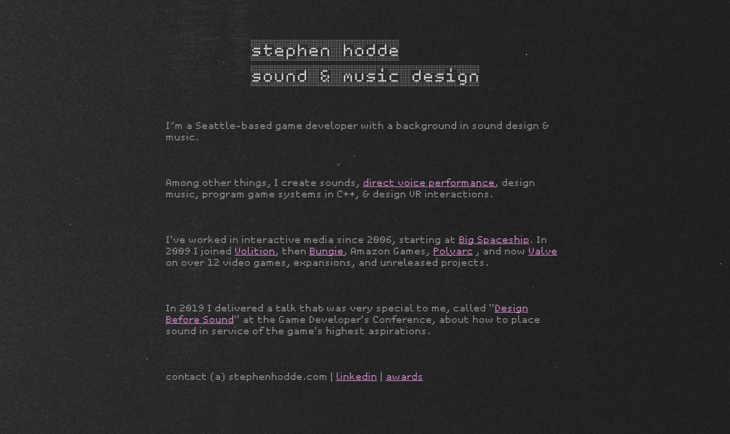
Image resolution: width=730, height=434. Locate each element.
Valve (542, 251)
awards (404, 377)
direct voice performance (428, 183)
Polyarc (453, 251)
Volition (254, 251)
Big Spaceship (494, 240)
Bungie (326, 251)
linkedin (356, 377)
